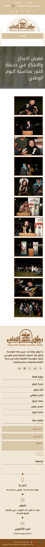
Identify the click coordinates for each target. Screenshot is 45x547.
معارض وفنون (37, 406)
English (9, 6)
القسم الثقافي (36, 395)
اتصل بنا (18, 2)
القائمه (23, 36)
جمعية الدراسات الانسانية (30, 6)
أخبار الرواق (38, 390)
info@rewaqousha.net (22, 533)
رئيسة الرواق (37, 384)
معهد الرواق (37, 401)
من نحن (29, 2)
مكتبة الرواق (37, 412)
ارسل (39, 454)
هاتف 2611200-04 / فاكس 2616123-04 (22, 490)
